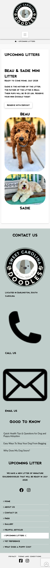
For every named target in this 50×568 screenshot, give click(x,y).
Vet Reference (12, 541)
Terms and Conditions (29, 556)
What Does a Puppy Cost (18, 547)
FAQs (7, 518)
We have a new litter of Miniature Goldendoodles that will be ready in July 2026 (25, 476)
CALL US (10, 353)
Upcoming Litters (14, 535)
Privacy (12, 556)
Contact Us (11, 513)
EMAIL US (11, 410)
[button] (25, 35)
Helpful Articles (14, 530)
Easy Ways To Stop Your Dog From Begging (24, 443)
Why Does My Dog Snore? (16, 451)
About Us (10, 507)
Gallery (9, 524)
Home (7, 501)
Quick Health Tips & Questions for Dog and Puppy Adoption (24, 435)
